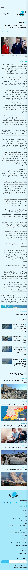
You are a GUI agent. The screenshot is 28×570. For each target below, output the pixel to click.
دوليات (25, 22)
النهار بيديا (24, 550)
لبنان (25, 337)
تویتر (24, 502)
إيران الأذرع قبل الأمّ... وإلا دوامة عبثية (17, 469)
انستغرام (7, 502)
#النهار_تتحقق (24, 548)
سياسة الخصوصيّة (23, 553)
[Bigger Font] (21, 61)
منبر (16, 525)
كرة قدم (25, 530)
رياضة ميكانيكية (24, 532)
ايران (26, 513)
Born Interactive (17, 567)
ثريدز (24, 506)
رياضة (26, 528)
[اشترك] (14, 306)
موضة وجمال (17, 542)
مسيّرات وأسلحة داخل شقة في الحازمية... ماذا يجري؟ (20, 340)
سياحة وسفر (24, 545)
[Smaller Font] (25, 61)
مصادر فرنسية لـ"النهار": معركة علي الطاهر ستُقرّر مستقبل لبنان (20, 364)
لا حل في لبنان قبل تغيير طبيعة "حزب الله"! (16, 448)
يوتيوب (13, 502)
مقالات (25, 523)
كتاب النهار (24, 378)
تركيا (25, 324)
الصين (21, 314)
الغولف (10, 532)
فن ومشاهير (24, 542)
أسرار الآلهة (15, 518)
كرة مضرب (13, 530)
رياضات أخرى (25, 535)
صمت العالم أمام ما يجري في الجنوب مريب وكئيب (15, 381)
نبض (2, 502)
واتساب (19, 506)
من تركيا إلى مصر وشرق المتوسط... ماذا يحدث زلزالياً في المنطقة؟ (20, 329)
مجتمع (20, 518)
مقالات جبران (10, 525)
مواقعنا (5, 14)
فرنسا (25, 314)
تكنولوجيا (25, 538)
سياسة (25, 518)
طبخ (11, 542)
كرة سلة (19, 530)
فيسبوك (19, 502)
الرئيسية (25, 510)
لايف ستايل (24, 541)
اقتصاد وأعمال (23, 424)
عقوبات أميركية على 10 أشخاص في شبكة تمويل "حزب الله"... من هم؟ (20, 351)
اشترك (5, 562)
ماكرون (17, 314)
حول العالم (18, 545)
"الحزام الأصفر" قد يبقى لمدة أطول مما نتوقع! (14, 404)
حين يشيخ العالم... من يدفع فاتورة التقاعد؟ (15, 426)
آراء (20, 525)
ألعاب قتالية (17, 532)
